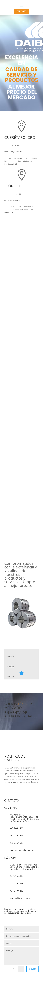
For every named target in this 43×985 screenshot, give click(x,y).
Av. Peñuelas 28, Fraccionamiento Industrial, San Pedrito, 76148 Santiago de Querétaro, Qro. (24, 818)
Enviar (32, 968)
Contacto (21, 11)
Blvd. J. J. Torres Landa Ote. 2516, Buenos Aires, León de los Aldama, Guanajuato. (24, 866)
